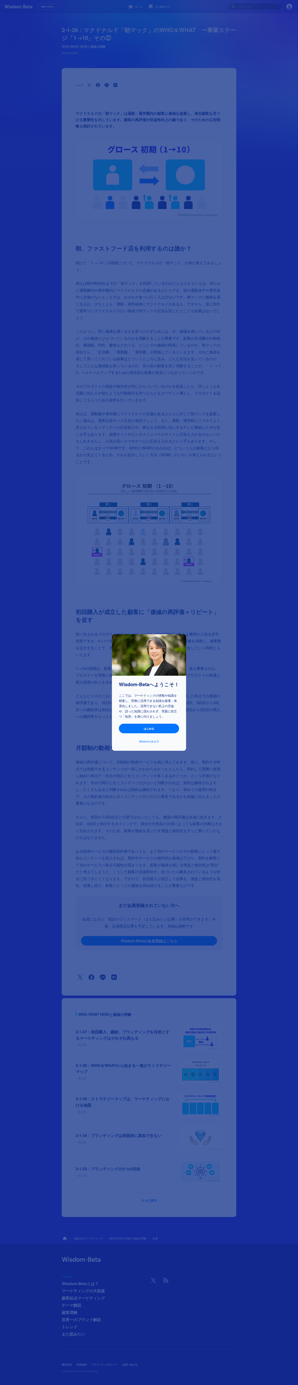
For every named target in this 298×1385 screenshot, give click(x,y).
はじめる (149, 728)
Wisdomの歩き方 (149, 741)
